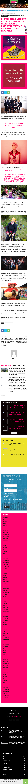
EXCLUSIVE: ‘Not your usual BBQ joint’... (17, 454)
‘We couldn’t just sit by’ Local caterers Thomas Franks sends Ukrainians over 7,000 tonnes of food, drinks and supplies (7, 342)
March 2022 (5, 631)
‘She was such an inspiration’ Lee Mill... (17, 460)
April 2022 (5, 629)
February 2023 (6, 607)
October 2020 (5, 667)
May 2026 (4, 523)
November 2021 (6, 639)
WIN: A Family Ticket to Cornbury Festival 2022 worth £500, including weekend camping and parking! (21, 341)
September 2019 (6, 695)
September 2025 (6, 540)
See (12, 15)
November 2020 (6, 665)
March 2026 (5, 528)
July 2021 (4, 648)
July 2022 (4, 622)
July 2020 (4, 674)
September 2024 (6, 566)
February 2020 (6, 685)
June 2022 (5, 624)
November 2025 (6, 536)
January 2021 (5, 661)
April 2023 (5, 603)
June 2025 (5, 547)
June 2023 (5, 599)
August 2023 (5, 594)
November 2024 (6, 562)
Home (2, 13)
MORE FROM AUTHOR (18, 365)
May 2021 (4, 652)
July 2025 (4, 545)
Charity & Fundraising (11, 13)
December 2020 (6, 663)
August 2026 (5, 517)
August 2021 (5, 646)
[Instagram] (14, 720)
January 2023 (5, 609)
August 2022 (5, 620)
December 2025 (6, 534)
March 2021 (5, 657)
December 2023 (6, 586)
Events (22, 15)
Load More (14, 432)
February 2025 (6, 556)
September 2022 (6, 618)
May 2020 (4, 678)
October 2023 (5, 590)
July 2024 (4, 571)
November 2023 (6, 588)
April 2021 (5, 654)
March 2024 (5, 579)
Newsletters (8, 495)
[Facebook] (2, 92)
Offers (6, 496)
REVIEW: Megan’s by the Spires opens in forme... (17, 444)
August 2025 (5, 543)
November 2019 (6, 691)
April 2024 (5, 577)
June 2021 (5, 650)
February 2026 (6, 530)
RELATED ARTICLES (6, 365)
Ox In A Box (14, 358)
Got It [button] (25, 781)
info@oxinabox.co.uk (16, 716)
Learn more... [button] (4, 782)
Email (6, 488)
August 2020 (5, 672)
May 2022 (4, 626)
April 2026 (5, 525)
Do (5, 13)
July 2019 (4, 700)
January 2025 (5, 558)
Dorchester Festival (8, 323)
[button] (2, 2)
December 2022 (6, 611)
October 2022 (5, 616)
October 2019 (5, 693)
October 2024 (5, 564)
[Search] (26, 2)
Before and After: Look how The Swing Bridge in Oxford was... (16, 737)
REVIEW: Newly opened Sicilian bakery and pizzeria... (16, 449)
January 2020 (5, 687)
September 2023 (6, 592)
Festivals (6, 16)
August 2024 (5, 568)
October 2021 (5, 642)
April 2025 (5, 551)
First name (7, 483)
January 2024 (5, 583)
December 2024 (6, 560)
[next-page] (4, 395)
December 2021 (6, 637)
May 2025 (4, 549)
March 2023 (5, 605)
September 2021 (6, 644)
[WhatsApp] (8, 92)
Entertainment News (17, 15)
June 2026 (5, 521)
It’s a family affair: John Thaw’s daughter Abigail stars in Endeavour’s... (16, 731)
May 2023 (4, 601)
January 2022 (5, 635)
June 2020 (5, 676)
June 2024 (5, 573)
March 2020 (5, 682)
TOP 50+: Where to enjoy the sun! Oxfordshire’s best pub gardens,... (17, 743)
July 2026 (4, 519)
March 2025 (5, 553)
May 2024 (4, 575)
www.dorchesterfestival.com (17, 319)
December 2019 (6, 689)
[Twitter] (5, 92)
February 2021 (6, 659)
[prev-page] (2, 395)
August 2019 (5, 697)
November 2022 (6, 614)
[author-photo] (14, 356)
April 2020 (5, 680)
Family (3, 16)
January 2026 (5, 532)
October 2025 (5, 538)
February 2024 (6, 581)
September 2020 (6, 669)
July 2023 (4, 596)
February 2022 (6, 633)
